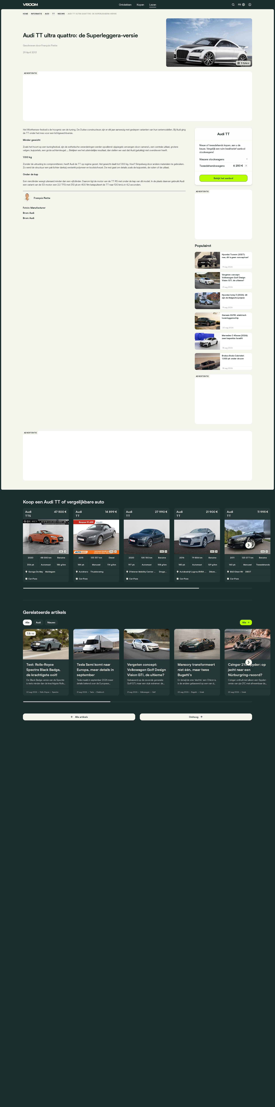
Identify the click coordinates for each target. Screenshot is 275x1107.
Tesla (92, 692)
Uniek (202, 692)
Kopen (140, 4)
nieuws (61, 14)
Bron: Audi (28, 212)
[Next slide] (65, 551)
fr (239, 4)
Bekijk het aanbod (223, 178)
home (25, 14)
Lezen (152, 4)
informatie (36, 14)
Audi (47, 14)
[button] (46, 514)
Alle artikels (81, 716)
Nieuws (51, 622)
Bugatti (194, 692)
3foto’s (245, 63)
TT (53, 14)
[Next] (248, 545)
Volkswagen (145, 692)
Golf (154, 692)
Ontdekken (125, 4)
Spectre (55, 692)
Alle (27, 622)
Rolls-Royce (44, 692)
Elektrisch (100, 692)
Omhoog (193, 716)
